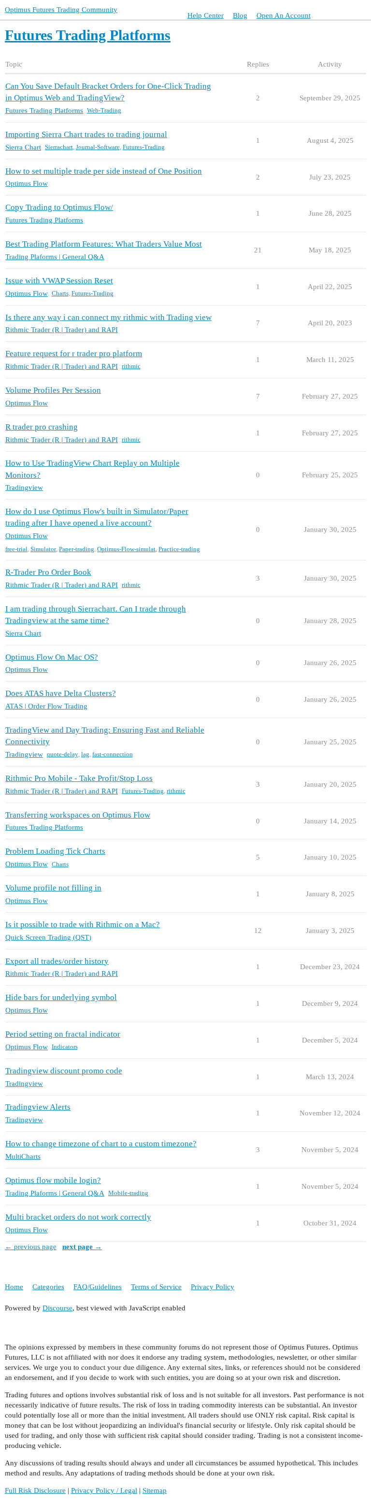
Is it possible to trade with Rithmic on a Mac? (82, 924)
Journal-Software (98, 147)
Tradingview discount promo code (63, 1070)
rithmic (131, 366)
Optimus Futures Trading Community (61, 10)
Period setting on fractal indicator (62, 1034)
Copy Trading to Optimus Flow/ (59, 207)
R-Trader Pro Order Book (48, 572)
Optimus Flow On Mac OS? (51, 657)
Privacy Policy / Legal (104, 1490)
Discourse (57, 1308)
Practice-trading (179, 549)
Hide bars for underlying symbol (61, 997)
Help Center (205, 15)
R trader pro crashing (41, 426)
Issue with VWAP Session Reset (59, 280)
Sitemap (155, 1490)
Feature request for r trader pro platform (73, 353)
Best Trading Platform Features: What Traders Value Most (103, 244)
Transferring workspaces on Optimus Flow (77, 815)
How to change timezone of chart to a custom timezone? (101, 1143)
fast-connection (112, 754)
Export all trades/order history (57, 961)
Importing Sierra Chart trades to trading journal (86, 134)
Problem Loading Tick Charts (55, 851)
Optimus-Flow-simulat (126, 549)
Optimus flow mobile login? (53, 1180)
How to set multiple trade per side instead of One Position (103, 171)
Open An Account (284, 15)
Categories (48, 1287)
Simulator (43, 549)
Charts (60, 293)
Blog (240, 15)
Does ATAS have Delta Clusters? (60, 693)
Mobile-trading (128, 1193)
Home (14, 1287)
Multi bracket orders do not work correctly (78, 1217)
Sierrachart (59, 147)
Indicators (65, 1046)
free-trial (16, 549)
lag (85, 754)
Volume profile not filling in (53, 887)
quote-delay (62, 754)
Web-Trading (104, 110)
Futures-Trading (144, 147)
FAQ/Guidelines (97, 1287)
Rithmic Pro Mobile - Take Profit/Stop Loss (79, 778)
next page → (82, 1247)
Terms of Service (156, 1287)
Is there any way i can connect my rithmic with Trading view (108, 317)
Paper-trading (76, 549)
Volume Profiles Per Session (53, 390)
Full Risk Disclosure (35, 1490)
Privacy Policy (212, 1287)
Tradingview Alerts (38, 1107)
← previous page (31, 1247)
